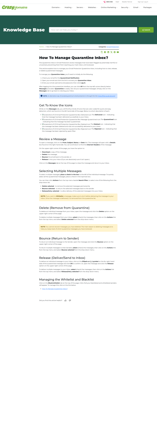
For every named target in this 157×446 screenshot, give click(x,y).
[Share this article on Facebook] (105, 52)
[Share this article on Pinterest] (114, 52)
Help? (117, 2)
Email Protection (113, 47)
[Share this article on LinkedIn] (108, 52)
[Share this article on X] (111, 52)
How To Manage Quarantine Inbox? (55, 289)
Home (41, 47)
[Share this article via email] (118, 52)
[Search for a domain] (152, 2)
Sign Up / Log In (143, 2)
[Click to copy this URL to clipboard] (102, 52)
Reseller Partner (127, 2)
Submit (147, 30)
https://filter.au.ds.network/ (106, 96)
